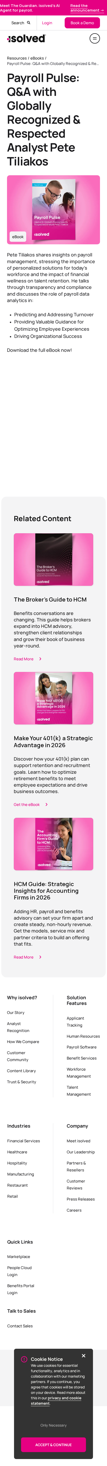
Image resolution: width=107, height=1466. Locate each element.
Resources (17, 58)
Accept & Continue (53, 1444)
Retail (12, 1196)
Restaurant (17, 1185)
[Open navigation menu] (95, 38)
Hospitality (17, 1162)
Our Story (15, 1012)
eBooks (37, 58)
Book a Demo (82, 22)
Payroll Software (82, 1046)
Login (47, 22)
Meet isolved (78, 1140)
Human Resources (83, 1036)
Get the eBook (27, 804)
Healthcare (17, 1151)
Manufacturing (20, 1174)
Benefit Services (82, 1058)
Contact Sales (20, 1325)
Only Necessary (54, 1425)
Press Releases (81, 1199)
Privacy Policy (27, 443)
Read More (24, 658)
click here (49, 453)
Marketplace (18, 1256)
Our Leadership (81, 1151)
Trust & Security (21, 1081)
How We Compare (23, 1041)
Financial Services (23, 1140)
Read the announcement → (87, 7)
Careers (74, 1210)
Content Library (21, 1070)
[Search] (28, 23)
